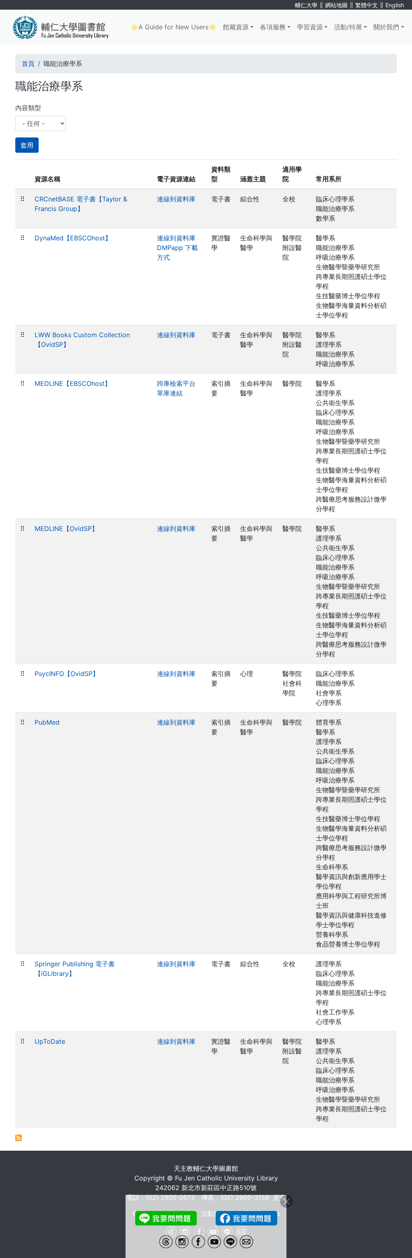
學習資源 (310, 27)
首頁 (28, 63)
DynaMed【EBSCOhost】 (73, 238)
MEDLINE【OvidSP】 (66, 529)
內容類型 (28, 108)
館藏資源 (236, 27)
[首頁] (66, 27)
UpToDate (50, 1041)
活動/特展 (348, 27)
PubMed (47, 722)
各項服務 (273, 27)
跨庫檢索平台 (176, 383)
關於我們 (386, 27)
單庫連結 (170, 393)
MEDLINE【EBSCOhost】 (73, 383)
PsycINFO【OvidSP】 (67, 674)
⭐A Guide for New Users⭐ (173, 27)
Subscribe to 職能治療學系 (18, 1138)
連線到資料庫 (176, 199)
